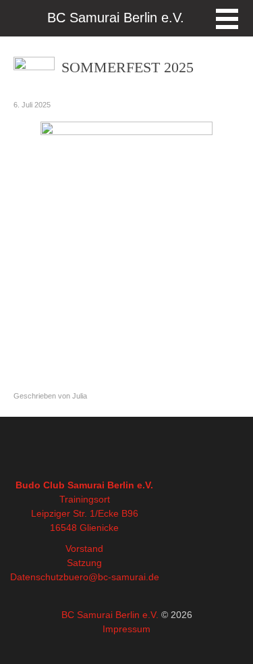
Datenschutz (36, 576)
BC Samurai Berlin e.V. (110, 614)
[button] (227, 19)
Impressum (126, 628)
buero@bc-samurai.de (111, 576)
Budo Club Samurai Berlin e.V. (84, 485)
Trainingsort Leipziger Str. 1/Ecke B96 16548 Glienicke (84, 513)
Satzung (84, 562)
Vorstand (84, 548)
